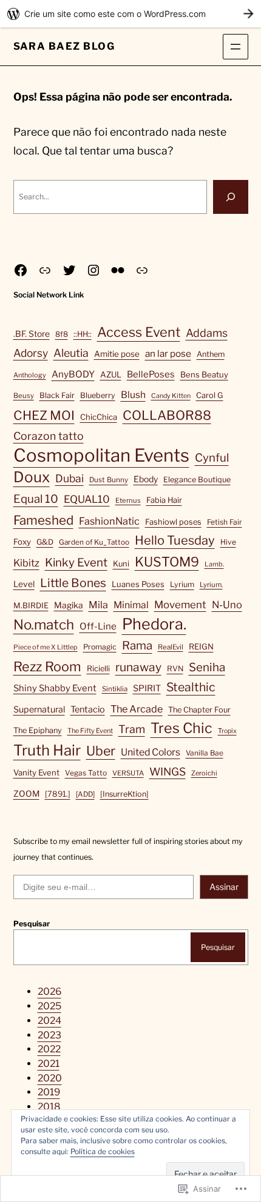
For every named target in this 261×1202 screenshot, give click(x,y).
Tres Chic (181, 728)
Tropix (227, 731)
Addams (207, 333)
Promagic (100, 646)
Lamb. (214, 564)
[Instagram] (93, 270)
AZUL (110, 374)
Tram (131, 729)
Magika (68, 605)
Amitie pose (117, 354)
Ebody (146, 479)
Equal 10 (35, 499)
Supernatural (39, 709)
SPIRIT (147, 688)
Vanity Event (36, 772)
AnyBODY (73, 374)
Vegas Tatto (86, 772)
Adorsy (30, 353)
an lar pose (168, 353)
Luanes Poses (138, 584)
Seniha (207, 667)
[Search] (230, 197)
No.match (43, 624)
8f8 (61, 334)
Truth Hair (47, 750)
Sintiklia (114, 689)
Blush (133, 394)
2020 (50, 1078)
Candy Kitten (171, 396)
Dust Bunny (108, 480)
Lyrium (182, 584)
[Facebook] (20, 270)
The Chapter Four (199, 709)
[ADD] (85, 794)
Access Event (138, 332)
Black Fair (57, 395)
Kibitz (26, 563)
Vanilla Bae (204, 752)
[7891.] (57, 794)
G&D (44, 541)
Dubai (69, 478)
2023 (49, 1035)
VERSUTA (128, 773)
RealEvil (170, 647)
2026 (49, 991)
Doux (31, 477)
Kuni (121, 563)
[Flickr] (117, 270)
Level (24, 584)
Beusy (23, 395)
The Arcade (136, 709)
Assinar (224, 887)
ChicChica (98, 417)
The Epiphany (37, 730)
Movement (180, 605)
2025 (49, 1006)
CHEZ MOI (44, 415)
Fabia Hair (164, 500)
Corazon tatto (48, 436)
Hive (228, 541)
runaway (138, 667)
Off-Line (98, 626)
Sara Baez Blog (64, 46)
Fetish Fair (224, 521)
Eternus (128, 500)
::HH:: (82, 334)
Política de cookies (102, 1151)
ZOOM (26, 794)
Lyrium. (211, 584)
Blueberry (97, 395)
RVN (175, 668)
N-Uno (227, 605)
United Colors (150, 752)
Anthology (29, 375)
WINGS (167, 771)
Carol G (209, 395)
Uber (100, 751)
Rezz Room (47, 666)
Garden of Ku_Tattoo (94, 542)
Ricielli (98, 668)
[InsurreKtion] (124, 794)
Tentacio (87, 709)
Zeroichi (204, 773)
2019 (49, 1092)
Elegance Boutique (197, 479)
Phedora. (154, 624)
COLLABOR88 (167, 415)
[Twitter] (69, 270)
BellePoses (151, 374)
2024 (49, 1020)
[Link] (45, 270)
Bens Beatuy (204, 374)
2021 (48, 1063)
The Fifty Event (90, 730)
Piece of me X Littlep (45, 647)
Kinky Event (76, 562)
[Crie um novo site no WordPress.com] (130, 13)
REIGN (201, 646)
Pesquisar (31, 923)
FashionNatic (109, 521)
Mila (98, 605)
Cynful (212, 458)
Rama (137, 645)
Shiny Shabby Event (55, 688)
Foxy (22, 541)
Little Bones (73, 583)
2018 (49, 1106)
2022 (49, 1049)
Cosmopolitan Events (101, 455)
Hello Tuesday (175, 540)
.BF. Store (31, 334)
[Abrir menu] (235, 46)
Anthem (211, 354)
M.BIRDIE (31, 605)
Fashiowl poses (173, 521)
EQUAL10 (87, 499)
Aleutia (71, 353)
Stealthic (190, 687)
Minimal (131, 605)
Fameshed (43, 520)
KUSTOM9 (167, 561)
